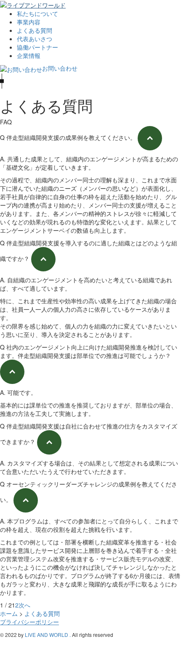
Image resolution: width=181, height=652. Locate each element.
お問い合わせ (59, 68)
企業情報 (28, 55)
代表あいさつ (34, 38)
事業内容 (28, 22)
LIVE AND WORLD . (48, 634)
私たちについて (37, 13)
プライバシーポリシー (29, 622)
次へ (24, 605)
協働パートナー (37, 47)
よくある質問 (34, 30)
